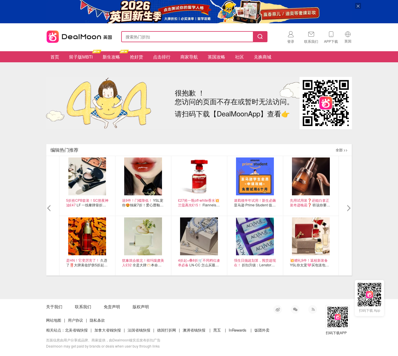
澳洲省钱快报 (194, 330)
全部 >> (342, 149)
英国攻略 (216, 57)
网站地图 (53, 320)
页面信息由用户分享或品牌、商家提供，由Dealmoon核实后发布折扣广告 (103, 339)
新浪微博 (277, 309)
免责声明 (112, 306)
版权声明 (141, 306)
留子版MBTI (81, 57)
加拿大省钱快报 (107, 330)
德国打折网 (166, 330)
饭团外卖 (262, 330)
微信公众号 (295, 309)
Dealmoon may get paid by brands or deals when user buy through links (103, 345)
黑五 (217, 330)
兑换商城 (262, 57)
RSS (312, 309)
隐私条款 (97, 320)
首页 (54, 57)
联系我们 (83, 306)
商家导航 (189, 57)
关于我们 (54, 306)
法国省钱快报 (139, 330)
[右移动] (348, 208)
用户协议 (75, 320)
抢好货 (136, 57)
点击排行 (161, 57)
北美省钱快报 (76, 330)
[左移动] (49, 208)
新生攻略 (111, 57)
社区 (239, 57)
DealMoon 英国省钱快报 (77, 36)
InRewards (237, 330)
